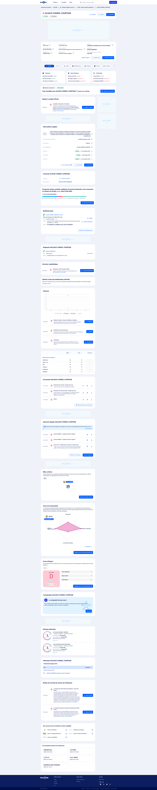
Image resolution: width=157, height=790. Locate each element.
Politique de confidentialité (104, 788)
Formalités (63, 2)
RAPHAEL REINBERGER (51, 673)
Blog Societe (101, 779)
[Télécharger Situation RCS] (92, 151)
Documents (107, 66)
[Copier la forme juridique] (73, 53)
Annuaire (55, 783)
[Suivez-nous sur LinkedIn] (100, 784)
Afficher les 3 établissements (85, 230)
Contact (67, 66)
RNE (91, 53)
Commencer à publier (88, 428)
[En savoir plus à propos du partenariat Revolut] (66, 733)
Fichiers (55, 781)
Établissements (77, 66)
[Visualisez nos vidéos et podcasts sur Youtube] (106, 784)
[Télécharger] (91, 385)
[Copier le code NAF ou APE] (84, 49)
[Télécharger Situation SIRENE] (92, 155)
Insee (88, 53)
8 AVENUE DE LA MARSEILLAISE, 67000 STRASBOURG (99, 45)
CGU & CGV (88, 788)
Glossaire (78, 781)
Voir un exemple (60, 110)
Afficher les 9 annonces (75, 455)
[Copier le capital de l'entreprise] (92, 143)
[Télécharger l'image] (50, 633)
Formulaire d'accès (46, 283)
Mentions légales (85, 57)
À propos (83, 788)
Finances (98, 66)
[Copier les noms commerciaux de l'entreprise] (92, 147)
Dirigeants (88, 66)
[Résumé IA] (83, 385)
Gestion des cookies (95, 788)
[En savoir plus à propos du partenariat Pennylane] (92, 733)
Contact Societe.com (80, 779)
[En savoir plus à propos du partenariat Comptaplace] (66, 737)
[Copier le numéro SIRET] (53, 49)
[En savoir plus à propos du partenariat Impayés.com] (92, 730)
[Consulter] (87, 385)
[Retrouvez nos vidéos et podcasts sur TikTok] (110, 784)
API (54, 785)
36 (56, 640)
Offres (70, 2)
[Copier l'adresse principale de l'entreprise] (113, 45)
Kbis (59, 66)
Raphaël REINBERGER (92, 49)
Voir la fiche (90, 253)
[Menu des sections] (42, 66)
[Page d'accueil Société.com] (43, 2)
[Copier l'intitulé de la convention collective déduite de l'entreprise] (92, 139)
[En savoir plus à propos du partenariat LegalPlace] (66, 730)
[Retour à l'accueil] (44, 777)
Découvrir (89, 611)
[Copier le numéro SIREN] (50, 45)
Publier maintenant (88, 455)
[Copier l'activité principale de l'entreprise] (92, 134)
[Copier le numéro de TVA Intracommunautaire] (52, 53)
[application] (68, 302)
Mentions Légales (114, 788)
